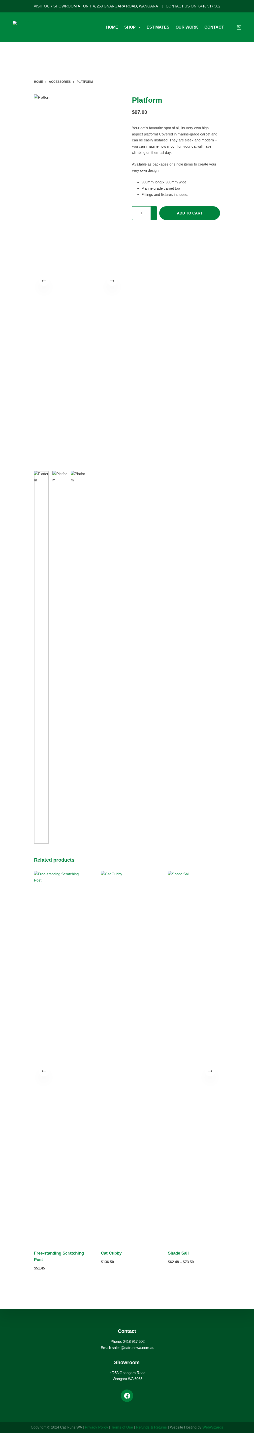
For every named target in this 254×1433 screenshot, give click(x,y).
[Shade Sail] (194, 1057)
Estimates (158, 27)
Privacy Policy (96, 1427)
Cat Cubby (111, 1253)
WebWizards (212, 1427)
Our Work (187, 27)
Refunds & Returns (151, 1427)
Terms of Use (122, 1427)
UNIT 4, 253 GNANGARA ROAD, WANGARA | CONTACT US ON (140, 6)
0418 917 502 (209, 6)
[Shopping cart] (239, 27)
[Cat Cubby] (127, 1057)
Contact (214, 27)
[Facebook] (127, 1396)
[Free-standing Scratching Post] (60, 1057)
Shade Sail (178, 1253)
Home (112, 27)
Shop (130, 27)
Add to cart (190, 213)
